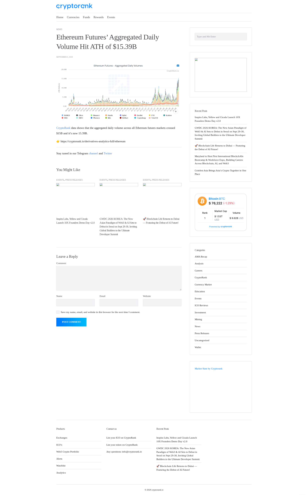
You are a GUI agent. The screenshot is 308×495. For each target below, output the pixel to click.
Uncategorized (202, 340)
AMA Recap (201, 256)
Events (111, 17)
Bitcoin (217, 198)
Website (147, 296)
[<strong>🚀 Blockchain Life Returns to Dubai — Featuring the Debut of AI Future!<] (162, 197)
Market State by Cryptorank (208, 368)
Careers (198, 270)
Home (59, 17)
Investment (200, 312)
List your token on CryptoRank (122, 445)
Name (59, 296)
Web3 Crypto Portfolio (67, 451)
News (59, 29)
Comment (61, 263)
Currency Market (203, 284)
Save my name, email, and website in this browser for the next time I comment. (100, 312)
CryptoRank (63, 127)
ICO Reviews (201, 305)
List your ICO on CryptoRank (121, 437)
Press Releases (74, 180)
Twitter (108, 153)
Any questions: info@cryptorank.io (124, 451)
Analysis (199, 263)
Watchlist (60, 465)
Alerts (59, 458)
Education (200, 291)
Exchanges (61, 437)
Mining (198, 319)
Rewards (99, 17)
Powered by (214, 226)
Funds (86, 17)
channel (93, 153)
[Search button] (243, 36)
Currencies (73, 17)
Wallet (198, 347)
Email (102, 296)
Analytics (61, 472)
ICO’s (59, 445)
